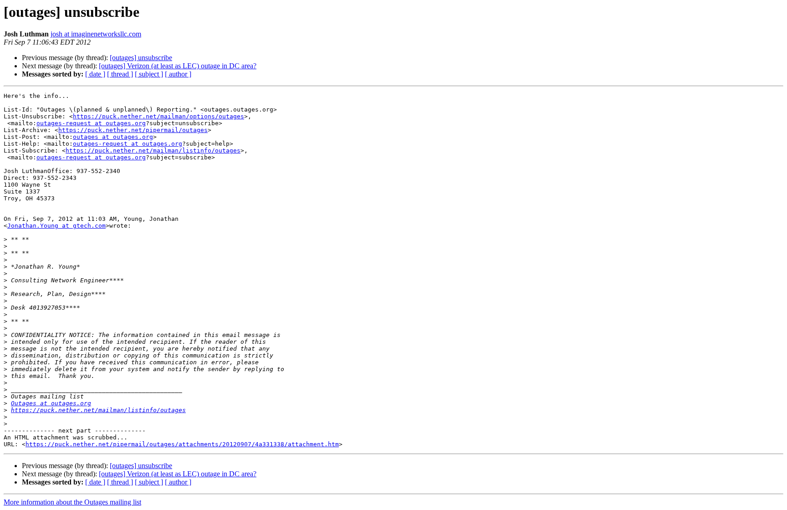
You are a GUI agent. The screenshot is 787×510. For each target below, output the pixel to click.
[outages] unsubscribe (141, 57)
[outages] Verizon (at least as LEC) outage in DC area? (177, 66)
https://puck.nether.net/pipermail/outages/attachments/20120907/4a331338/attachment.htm (182, 444)
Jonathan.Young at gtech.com (56, 225)
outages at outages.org (113, 136)
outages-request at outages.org (91, 123)
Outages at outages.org (51, 403)
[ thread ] (120, 74)
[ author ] (178, 74)
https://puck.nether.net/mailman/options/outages (158, 116)
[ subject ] (149, 74)
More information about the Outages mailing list (72, 502)
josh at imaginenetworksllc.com (96, 34)
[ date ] (95, 74)
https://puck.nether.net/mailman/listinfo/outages (153, 150)
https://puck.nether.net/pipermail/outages (133, 130)
